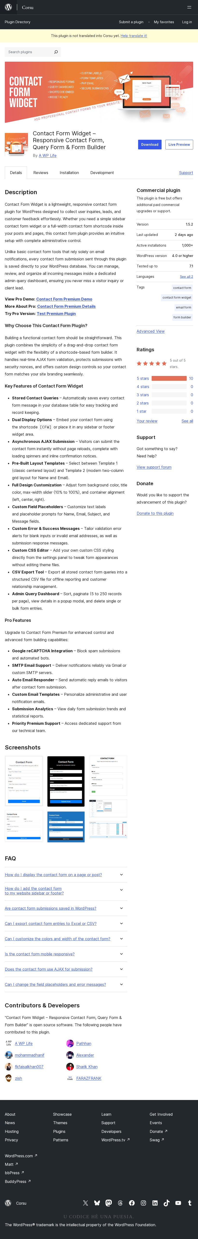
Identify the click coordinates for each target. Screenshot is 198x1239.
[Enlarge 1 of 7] (36, 762)
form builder (182, 317)
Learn (106, 1114)
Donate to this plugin (155, 513)
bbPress (14, 1172)
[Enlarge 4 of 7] (78, 817)
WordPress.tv (115, 1139)
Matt (11, 1164)
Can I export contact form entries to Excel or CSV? (51, 923)
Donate (159, 1131)
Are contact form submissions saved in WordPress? (50, 908)
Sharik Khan (87, 1066)
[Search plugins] (56, 52)
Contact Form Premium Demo (64, 299)
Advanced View (151, 331)
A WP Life (48, 155)
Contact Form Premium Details (66, 306)
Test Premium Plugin (56, 313)
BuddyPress (18, 1181)
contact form (182, 288)
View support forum (154, 467)
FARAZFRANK (88, 1078)
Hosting (12, 1131)
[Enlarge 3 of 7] (78, 762)
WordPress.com (21, 1155)
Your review (147, 420)
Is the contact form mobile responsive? (40, 954)
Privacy (11, 1139)
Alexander (85, 1055)
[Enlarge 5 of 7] (120, 762)
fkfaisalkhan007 (29, 1066)
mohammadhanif (29, 1055)
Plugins (59, 1131)
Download (149, 144)
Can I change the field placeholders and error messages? (55, 984)
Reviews (40, 172)
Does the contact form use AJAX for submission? (48, 969)
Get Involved (161, 1114)
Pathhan (83, 1043)
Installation (69, 172)
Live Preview (179, 144)
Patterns (60, 1139)
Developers (111, 1131)
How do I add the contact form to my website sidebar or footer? (34, 890)
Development (102, 172)
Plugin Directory (17, 22)
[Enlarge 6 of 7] (120, 806)
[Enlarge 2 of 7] (36, 816)
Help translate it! (134, 36)
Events (156, 1122)
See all (187, 420)
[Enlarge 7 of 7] (120, 827)
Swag (157, 1139)
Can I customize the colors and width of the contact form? (57, 939)
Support (186, 172)
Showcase (62, 1114)
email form (183, 307)
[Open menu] (190, 7)
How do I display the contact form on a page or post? (53, 874)
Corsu (21, 1203)
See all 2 (186, 277)
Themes (60, 1122)
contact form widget (177, 297)
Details (16, 172)
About (10, 1114)
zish (18, 1078)
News (10, 1122)
